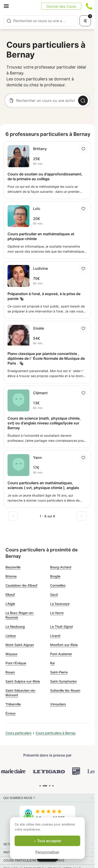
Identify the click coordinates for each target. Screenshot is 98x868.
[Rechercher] (83, 100)
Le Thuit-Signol (61, 626)
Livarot (55, 636)
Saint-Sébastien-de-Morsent (20, 692)
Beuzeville (13, 567)
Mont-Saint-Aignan (19, 645)
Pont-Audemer (61, 654)
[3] (53, 785)
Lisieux (10, 636)
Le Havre (57, 613)
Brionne (11, 576)
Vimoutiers (58, 704)
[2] (49, 785)
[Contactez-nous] (89, 6)
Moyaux (11, 654)
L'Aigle (10, 604)
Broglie (55, 576)
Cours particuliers (18, 733)
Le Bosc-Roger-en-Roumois (19, 615)
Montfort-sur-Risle (64, 645)
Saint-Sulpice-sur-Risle (22, 681)
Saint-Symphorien (63, 681)
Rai (52, 663)
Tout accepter (48, 841)
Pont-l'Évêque (15, 663)
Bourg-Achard (60, 567)
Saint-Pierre (59, 672)
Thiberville (13, 704)
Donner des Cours (61, 6)
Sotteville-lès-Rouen (65, 690)
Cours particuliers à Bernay (56, 733)
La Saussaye (60, 604)
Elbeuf (10, 594)
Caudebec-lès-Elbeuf (21, 585)
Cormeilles (58, 585)
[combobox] (41, 20)
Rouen (10, 672)
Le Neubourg (15, 626)
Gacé (54, 594)
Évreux (10, 713)
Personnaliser (47, 852)
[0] (40, 785)
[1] (45, 785)
